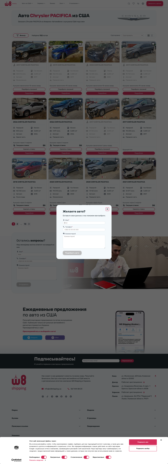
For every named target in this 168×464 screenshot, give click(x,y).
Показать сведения (36, 460)
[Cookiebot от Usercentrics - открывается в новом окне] (16, 460)
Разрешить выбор (143, 448)
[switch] (64, 457)
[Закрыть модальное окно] (107, 209)
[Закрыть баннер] (161, 440)
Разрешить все (143, 442)
